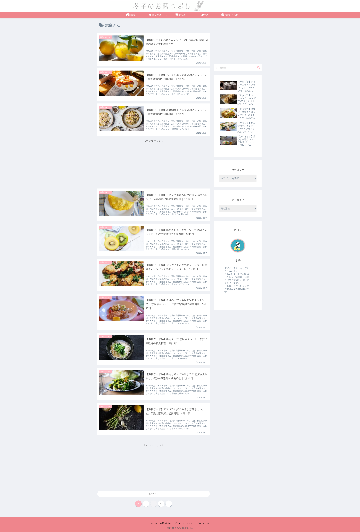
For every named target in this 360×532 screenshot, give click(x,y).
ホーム (154, 523)
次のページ (153, 494)
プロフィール (203, 523)
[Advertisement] (153, 162)
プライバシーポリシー (184, 523)
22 (161, 503)
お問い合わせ (166, 523)
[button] (258, 67)
